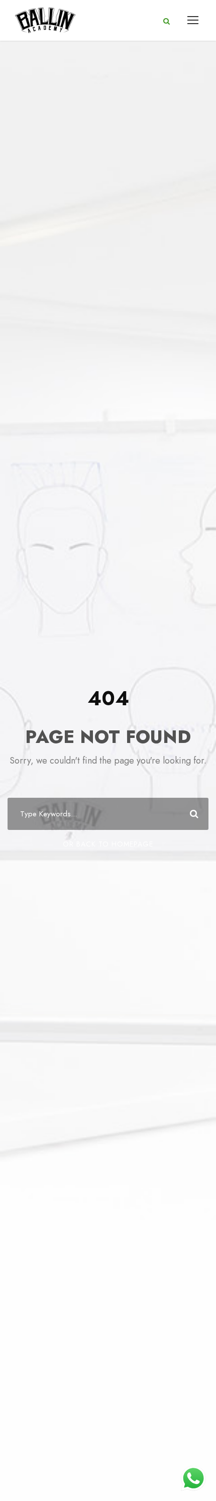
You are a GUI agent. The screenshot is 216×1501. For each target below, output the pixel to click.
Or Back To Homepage (108, 844)
